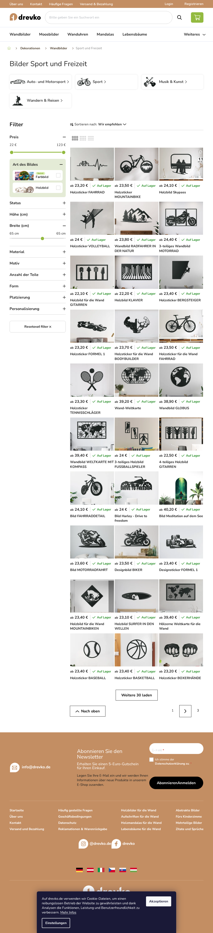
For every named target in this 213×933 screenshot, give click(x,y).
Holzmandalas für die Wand (141, 823)
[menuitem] (20, 34)
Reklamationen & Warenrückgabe (82, 829)
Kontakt (36, 4)
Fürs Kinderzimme (189, 816)
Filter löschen (38, 326)
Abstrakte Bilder (188, 810)
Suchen (179, 17)
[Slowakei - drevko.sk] (122, 869)
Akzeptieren (158, 901)
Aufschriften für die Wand (140, 816)
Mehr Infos (68, 912)
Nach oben (90, 711)
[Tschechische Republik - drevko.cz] (112, 869)
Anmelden (186, 782)
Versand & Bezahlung (96, 4)
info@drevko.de (36, 767)
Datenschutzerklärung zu (172, 764)
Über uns (16, 4)
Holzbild (38, 188)
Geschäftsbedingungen (75, 816)
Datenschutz (67, 823)
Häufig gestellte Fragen (75, 810)
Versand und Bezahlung (27, 829)
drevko (129, 843)
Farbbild (38, 175)
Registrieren (194, 4)
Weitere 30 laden (136, 695)
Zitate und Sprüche (189, 829)
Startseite (17, 810)
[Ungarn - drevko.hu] (133, 869)
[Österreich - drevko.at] (90, 869)
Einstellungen (56, 923)
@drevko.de (100, 843)
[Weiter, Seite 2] (185, 711)
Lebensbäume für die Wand (141, 829)
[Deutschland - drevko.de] (79, 869)
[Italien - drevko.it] (101, 869)
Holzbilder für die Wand (138, 810)
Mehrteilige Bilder (189, 823)
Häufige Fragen (61, 4)
